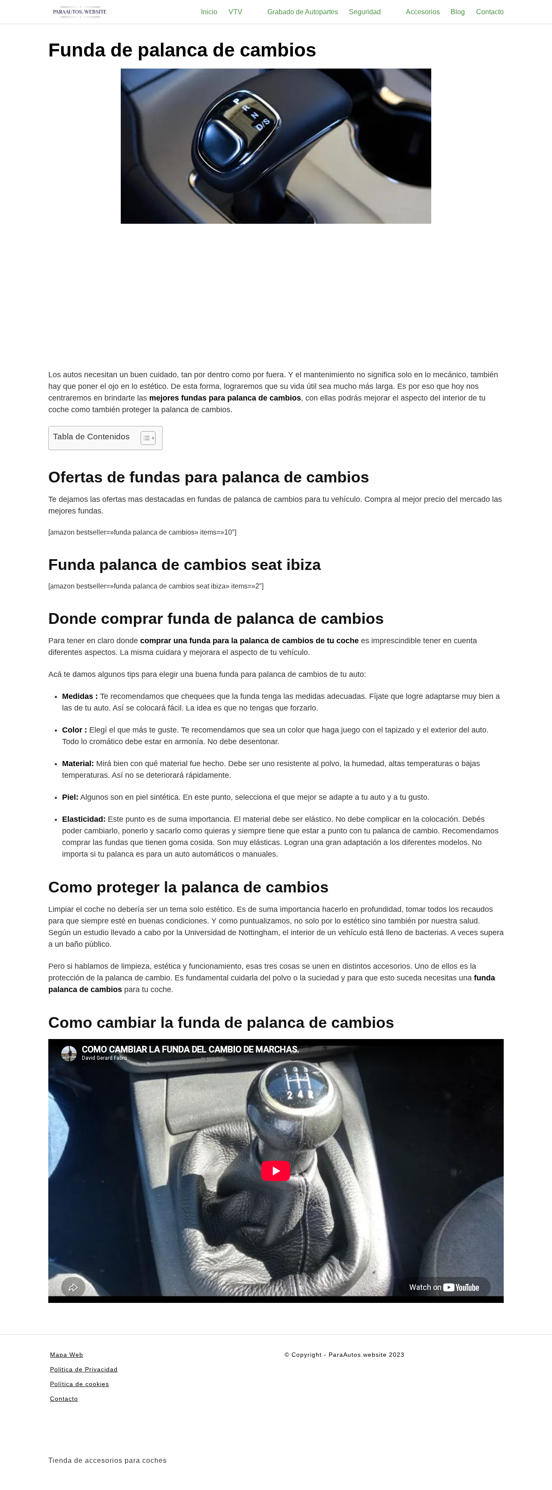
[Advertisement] (276, 298)
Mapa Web (66, 1354)
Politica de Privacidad (84, 1369)
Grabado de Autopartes (302, 12)
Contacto (490, 12)
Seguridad (365, 12)
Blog (458, 12)
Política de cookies (79, 1383)
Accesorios (423, 12)
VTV (235, 12)
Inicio (209, 12)
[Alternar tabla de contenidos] (144, 438)
